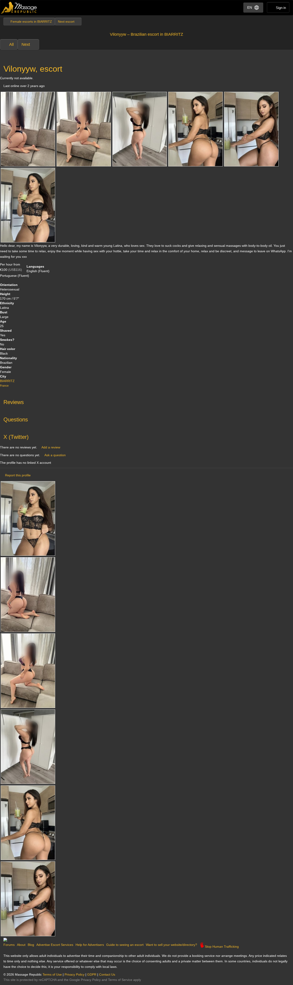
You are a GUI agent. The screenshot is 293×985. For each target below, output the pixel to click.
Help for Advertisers (90, 945)
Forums (9, 945)
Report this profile (18, 475)
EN (249, 7)
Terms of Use (52, 974)
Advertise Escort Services (54, 945)
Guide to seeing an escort (125, 945)
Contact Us (107, 974)
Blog (31, 945)
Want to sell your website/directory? (171, 945)
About (21, 945)
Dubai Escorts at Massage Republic (19, 7)
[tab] (146, 401)
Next (26, 44)
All (11, 44)
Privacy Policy (74, 974)
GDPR (91, 974)
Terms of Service (120, 980)
